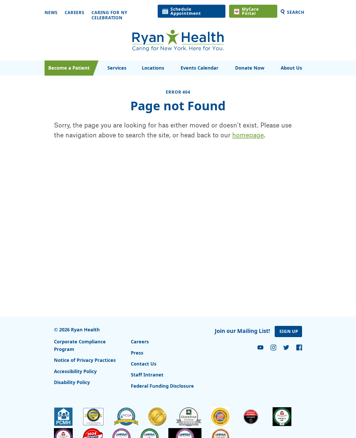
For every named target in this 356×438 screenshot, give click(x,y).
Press (137, 353)
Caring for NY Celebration (109, 15)
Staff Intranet (147, 375)
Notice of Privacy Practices (85, 360)
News (51, 12)
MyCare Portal (250, 11)
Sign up (288, 331)
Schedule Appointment (185, 11)
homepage (248, 135)
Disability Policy (72, 382)
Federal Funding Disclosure (162, 386)
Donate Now (249, 68)
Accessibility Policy (75, 371)
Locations (153, 68)
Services (116, 68)
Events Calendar (199, 68)
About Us (291, 68)
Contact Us (143, 364)
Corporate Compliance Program (80, 345)
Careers (74, 12)
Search (295, 12)
